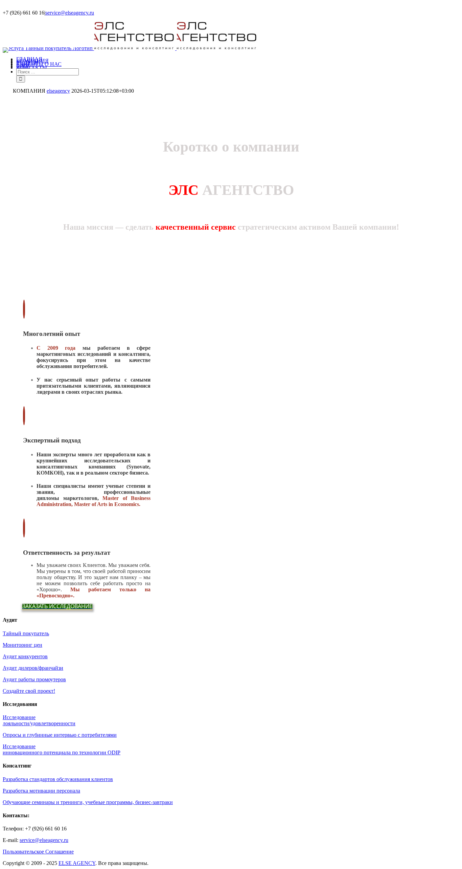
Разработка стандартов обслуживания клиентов (58, 779)
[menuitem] (237, 59)
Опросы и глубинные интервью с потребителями (60, 735)
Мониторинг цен (22, 645)
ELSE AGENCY (77, 863)
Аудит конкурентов (25, 656)
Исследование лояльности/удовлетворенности (39, 720)
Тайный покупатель (26, 633)
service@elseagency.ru (69, 13)
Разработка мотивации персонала (41, 791)
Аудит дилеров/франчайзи (33, 668)
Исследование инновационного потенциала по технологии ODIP (61, 749)
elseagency (58, 91)
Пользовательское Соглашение (38, 851)
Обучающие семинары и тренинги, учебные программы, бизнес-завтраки (88, 802)
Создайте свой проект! (29, 691)
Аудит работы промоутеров (34, 679)
